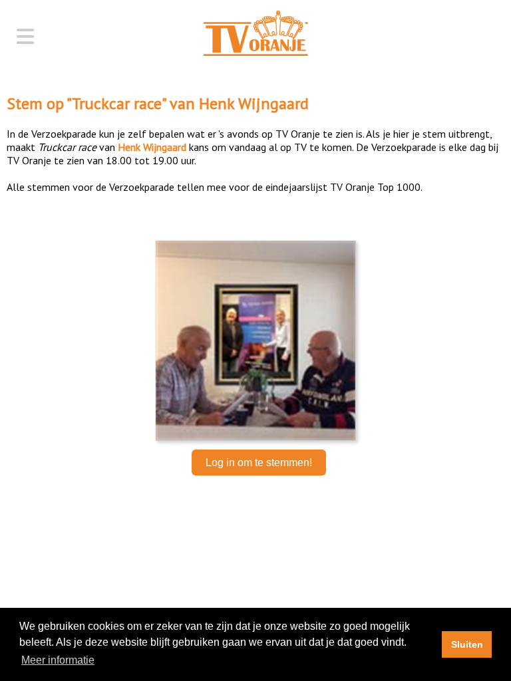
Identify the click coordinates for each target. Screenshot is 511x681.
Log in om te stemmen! (259, 462)
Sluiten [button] (467, 644)
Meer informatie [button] (57, 660)
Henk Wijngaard (254, 103)
